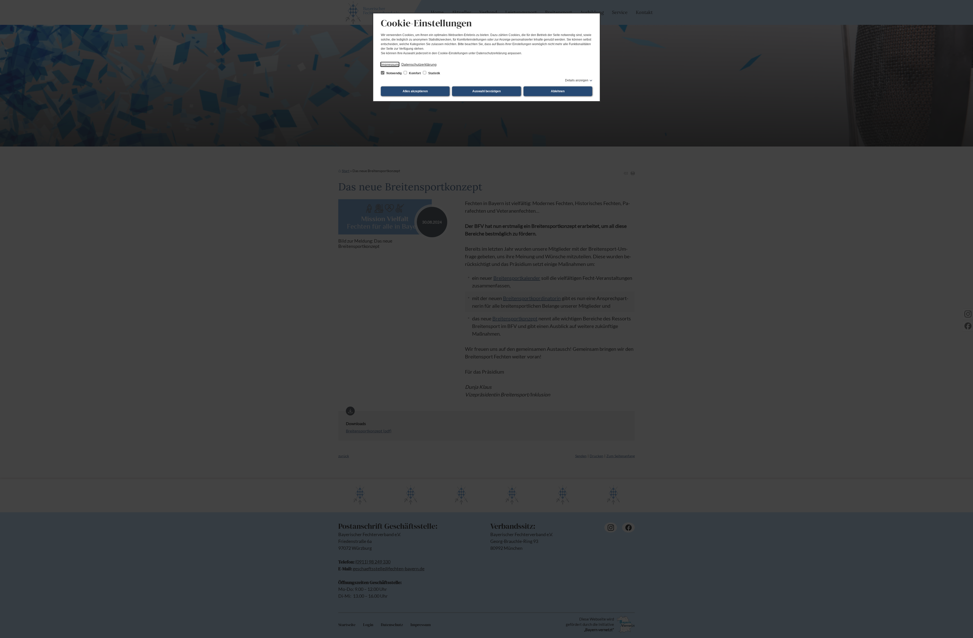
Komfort (415, 73)
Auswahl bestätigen (486, 91)
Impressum (390, 64)
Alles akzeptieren (415, 91)
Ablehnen (558, 91)
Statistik (433, 73)
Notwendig (394, 73)
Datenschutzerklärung (419, 64)
